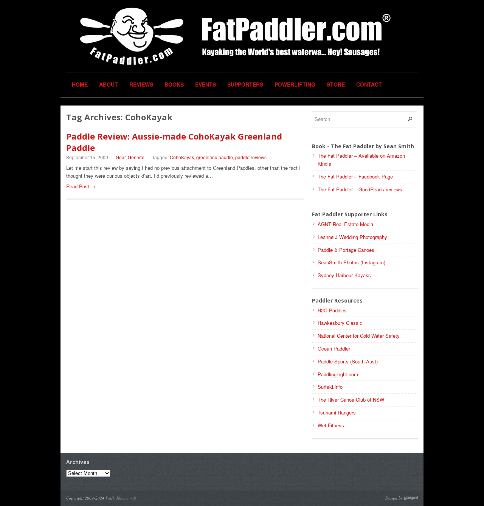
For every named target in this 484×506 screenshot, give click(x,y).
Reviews (141, 84)
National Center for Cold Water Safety (359, 335)
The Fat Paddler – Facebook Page (355, 176)
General (136, 157)
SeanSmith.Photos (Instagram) (351, 262)
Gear (121, 157)
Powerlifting (295, 84)
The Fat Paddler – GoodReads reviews (360, 189)
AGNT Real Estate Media (345, 224)
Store (336, 84)
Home (80, 84)
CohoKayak (182, 157)
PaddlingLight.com (338, 374)
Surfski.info (330, 386)
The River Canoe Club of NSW (351, 399)
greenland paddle (214, 157)
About (108, 84)
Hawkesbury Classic (340, 322)
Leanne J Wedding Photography (352, 237)
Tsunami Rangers (337, 412)
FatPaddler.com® (120, 498)
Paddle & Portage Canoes (346, 249)
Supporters (245, 84)
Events (205, 84)
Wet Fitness (331, 425)
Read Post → (81, 186)
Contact (369, 84)
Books (174, 84)
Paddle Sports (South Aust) (348, 361)
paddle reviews (251, 157)
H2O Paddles (332, 310)
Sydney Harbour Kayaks (344, 275)
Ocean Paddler (334, 348)
